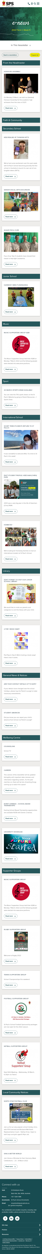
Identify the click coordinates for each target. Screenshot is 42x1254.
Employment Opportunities (10, 1240)
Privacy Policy (20, 1239)
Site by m (28, 1240)
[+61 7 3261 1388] (29, 3)
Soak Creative (6, 1242)
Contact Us (21, 1240)
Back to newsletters (10, 55)
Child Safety (28, 1239)
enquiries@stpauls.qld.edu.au (20, 1203)
